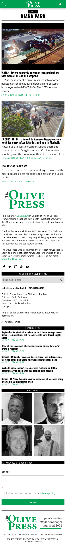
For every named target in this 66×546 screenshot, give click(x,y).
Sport (36, 95)
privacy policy (47, 493)
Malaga (47, 158)
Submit (33, 502)
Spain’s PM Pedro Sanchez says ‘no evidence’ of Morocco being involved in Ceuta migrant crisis (32, 380)
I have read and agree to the (30, 493)
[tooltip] (4, 266)
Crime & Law (34, 158)
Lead (29, 95)
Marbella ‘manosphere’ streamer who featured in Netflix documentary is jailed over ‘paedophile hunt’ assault (29, 369)
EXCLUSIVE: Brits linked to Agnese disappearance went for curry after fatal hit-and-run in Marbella (31, 141)
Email (6, 471)
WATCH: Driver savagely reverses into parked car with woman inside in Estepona (30, 74)
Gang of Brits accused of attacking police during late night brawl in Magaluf (31, 347)
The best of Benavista (14, 165)
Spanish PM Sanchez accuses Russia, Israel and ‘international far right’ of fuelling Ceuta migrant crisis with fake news (32, 358)
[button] (61, 280)
